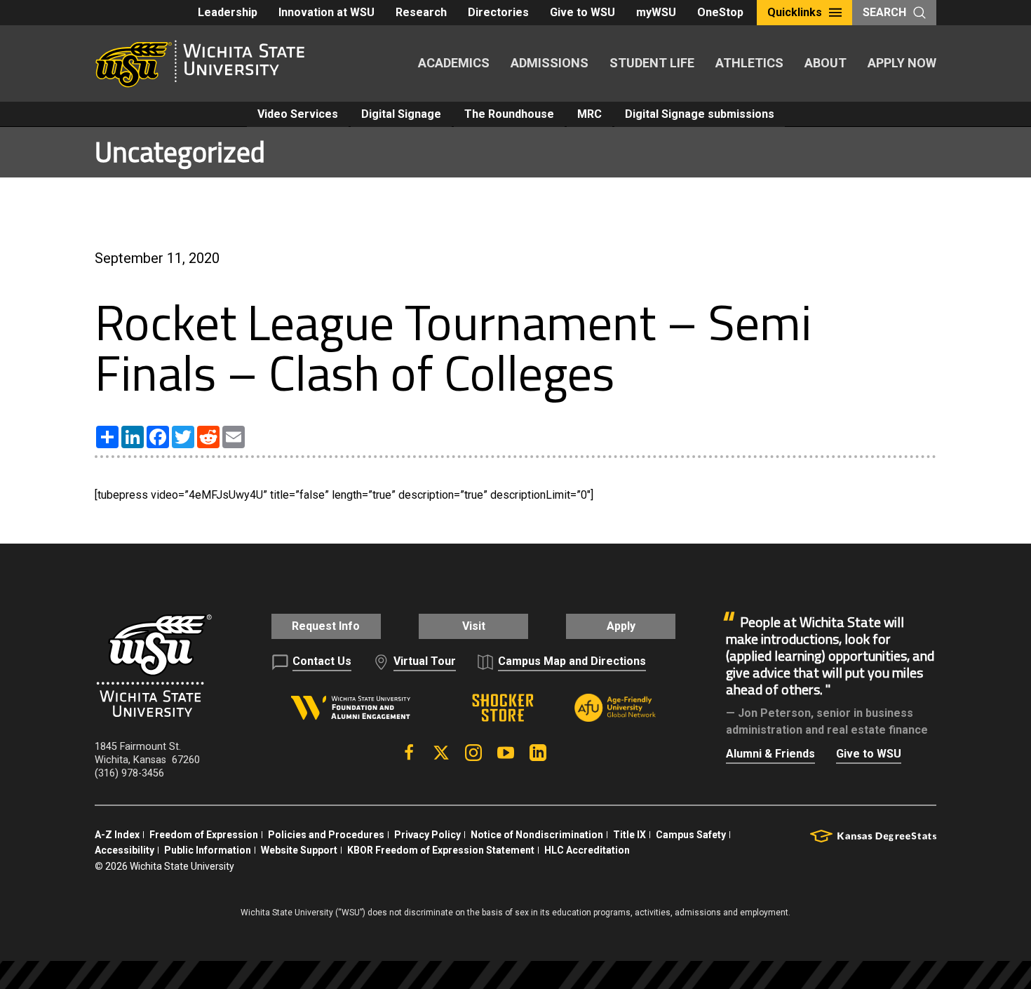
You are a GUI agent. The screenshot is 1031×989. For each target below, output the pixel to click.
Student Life (651, 62)
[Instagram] (473, 752)
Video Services (297, 114)
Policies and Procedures (326, 834)
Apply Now (902, 62)
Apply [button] (621, 626)
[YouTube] (505, 752)
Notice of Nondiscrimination (537, 834)
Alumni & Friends (770, 753)
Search (884, 12)
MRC (589, 114)
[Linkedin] (538, 752)
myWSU (656, 12)
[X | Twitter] (441, 752)
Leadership (227, 12)
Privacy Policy (427, 834)
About (825, 62)
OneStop (720, 12)
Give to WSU (582, 12)
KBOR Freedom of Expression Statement (440, 850)
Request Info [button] (326, 626)
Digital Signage (401, 114)
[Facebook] (408, 752)
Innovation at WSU (326, 12)
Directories (498, 12)
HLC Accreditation (587, 850)
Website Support (299, 850)
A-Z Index (117, 834)
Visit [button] (473, 626)
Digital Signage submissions (699, 114)
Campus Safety (691, 834)
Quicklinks (794, 12)
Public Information (207, 850)
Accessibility (124, 850)
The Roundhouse (509, 114)
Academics (454, 62)
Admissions (549, 62)
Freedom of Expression (203, 834)
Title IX (629, 834)
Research (421, 12)
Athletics (749, 62)
